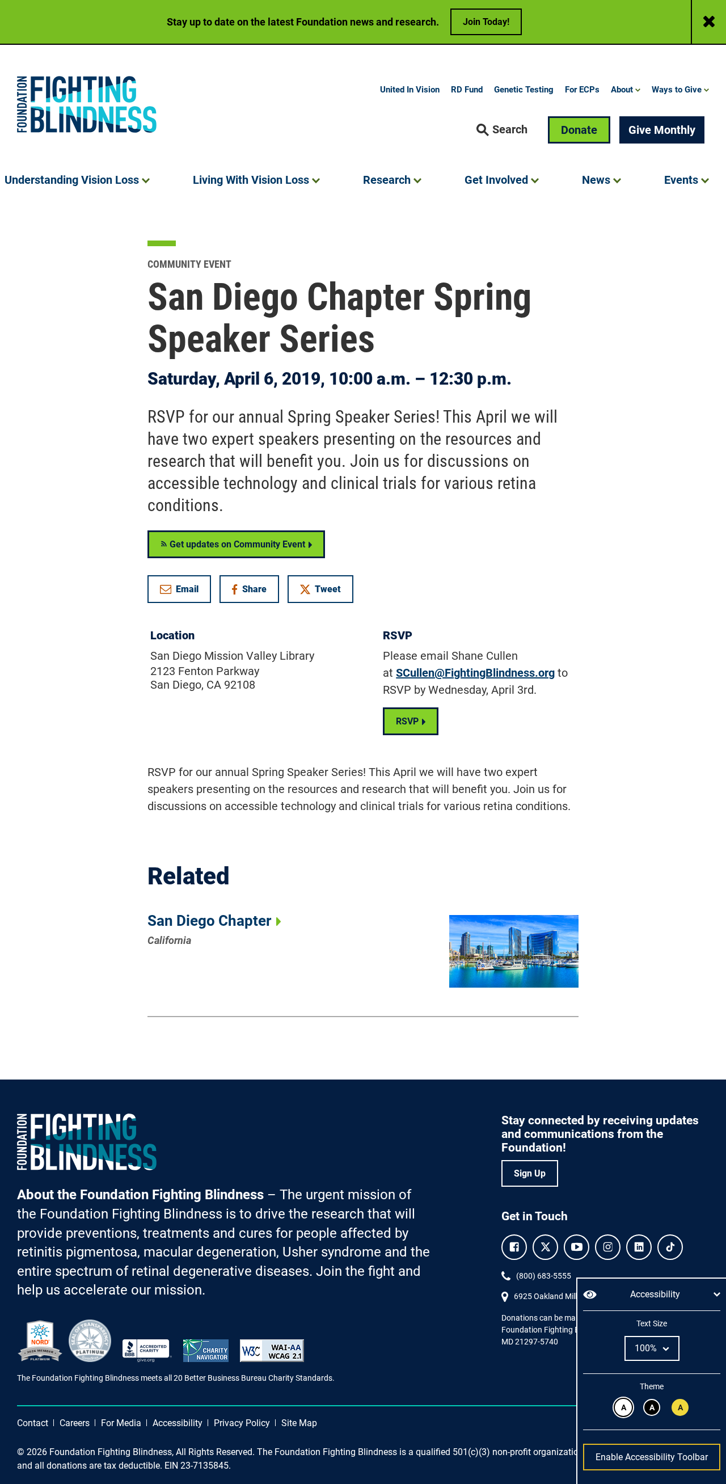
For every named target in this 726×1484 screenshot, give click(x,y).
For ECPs (582, 90)
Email (187, 589)
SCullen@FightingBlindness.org (475, 673)
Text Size (651, 1323)
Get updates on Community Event (236, 544)
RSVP (407, 721)
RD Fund (467, 90)
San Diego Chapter (209, 920)
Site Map (299, 1423)
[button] (502, 130)
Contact (32, 1423)
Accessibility (177, 1423)
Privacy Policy (242, 1423)
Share (254, 591)
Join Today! (486, 21)
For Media (121, 1423)
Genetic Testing (524, 90)
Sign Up (530, 1173)
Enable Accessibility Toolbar (652, 1457)
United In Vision (410, 90)
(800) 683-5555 (543, 1275)
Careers (75, 1423)
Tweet (328, 589)
